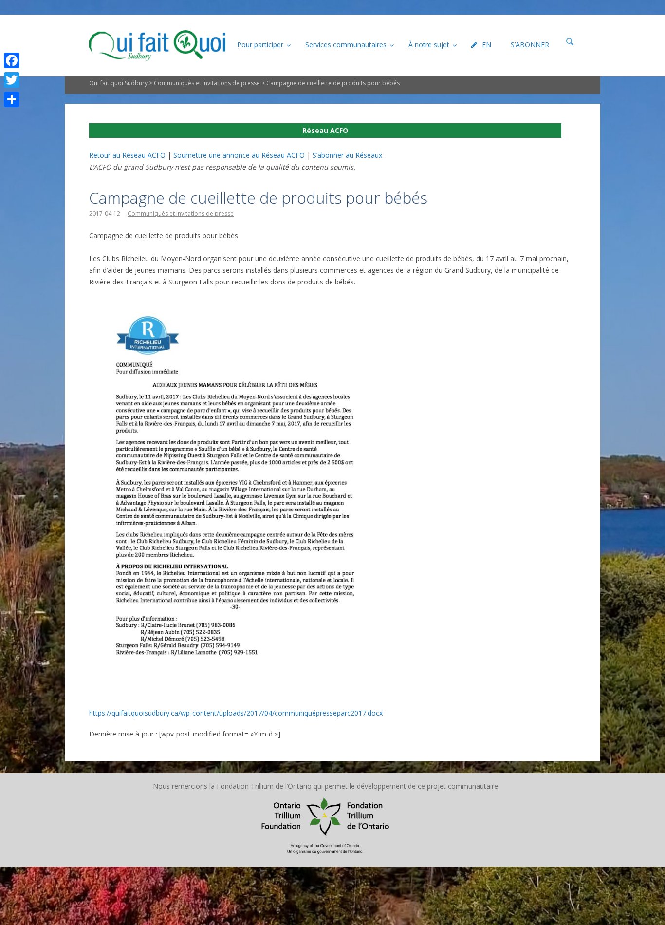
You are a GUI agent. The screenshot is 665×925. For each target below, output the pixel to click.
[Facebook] (11, 60)
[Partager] (11, 99)
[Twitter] (11, 80)
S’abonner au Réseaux (347, 155)
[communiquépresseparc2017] (235, 304)
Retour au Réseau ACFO (127, 155)
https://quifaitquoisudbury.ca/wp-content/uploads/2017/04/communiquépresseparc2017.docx (236, 712)
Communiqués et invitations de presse (207, 83)
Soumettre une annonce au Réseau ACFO (239, 155)
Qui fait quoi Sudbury (118, 83)
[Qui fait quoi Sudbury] (157, 45)
